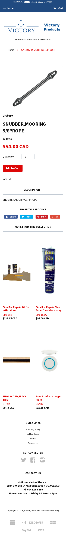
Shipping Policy (33, 429)
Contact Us (33, 443)
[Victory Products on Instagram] (42, 461)
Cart (60, 8)
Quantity (8, 156)
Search (33, 438)
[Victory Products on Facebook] (33, 461)
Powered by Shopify (50, 510)
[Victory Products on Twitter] (23, 461)
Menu (10, 8)
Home (11, 50)
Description (32, 189)
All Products (33, 433)
